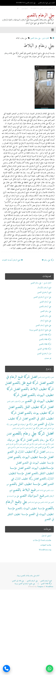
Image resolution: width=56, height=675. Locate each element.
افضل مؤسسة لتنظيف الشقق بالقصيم (32, 470)
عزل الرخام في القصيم (44, 353)
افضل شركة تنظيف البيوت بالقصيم (30, 392)
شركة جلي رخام (49, 260)
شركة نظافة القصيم (45, 334)
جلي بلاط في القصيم (18, 580)
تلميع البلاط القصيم (41, 490)
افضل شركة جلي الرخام (36, 428)
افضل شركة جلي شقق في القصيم (14, 444)
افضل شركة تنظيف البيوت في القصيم (33, 398)
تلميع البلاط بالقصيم (24, 490)
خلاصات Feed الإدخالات (42, 540)
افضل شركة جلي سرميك (19, 440)
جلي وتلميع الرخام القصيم (43, 325)
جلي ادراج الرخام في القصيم (42, 297)
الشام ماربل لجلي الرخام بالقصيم (46, 2)
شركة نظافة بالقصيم (45, 339)
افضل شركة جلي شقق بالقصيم (30, 444)
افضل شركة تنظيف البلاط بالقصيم (29, 386)
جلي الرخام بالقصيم (41, 15)
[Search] (18, 8)
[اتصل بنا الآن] (6, 668)
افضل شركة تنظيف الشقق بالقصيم (15, 401)
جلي (18, 496)
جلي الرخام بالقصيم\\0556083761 (26, 2)
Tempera (40, 586)
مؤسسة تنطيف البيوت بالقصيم (30, 508)
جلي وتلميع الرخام (45, 320)
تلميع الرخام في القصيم (44, 292)
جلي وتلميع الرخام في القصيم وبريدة (40, 330)
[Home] (53, 38)
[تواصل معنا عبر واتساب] (49, 668)
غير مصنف (47, 358)
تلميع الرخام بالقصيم (46, 580)
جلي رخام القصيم (45, 311)
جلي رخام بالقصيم (45, 316)
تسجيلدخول (24, 8)
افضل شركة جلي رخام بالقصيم (33, 433)
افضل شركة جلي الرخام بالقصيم (20, 428)
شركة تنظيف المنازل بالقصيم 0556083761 (43, 8)
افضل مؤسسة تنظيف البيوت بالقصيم (33, 457)
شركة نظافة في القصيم (44, 349)
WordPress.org (45, 550)
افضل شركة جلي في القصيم (46, 447)
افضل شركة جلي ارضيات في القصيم (25, 424)
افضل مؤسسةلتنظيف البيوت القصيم (35, 465)
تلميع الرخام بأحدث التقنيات (11, 260)
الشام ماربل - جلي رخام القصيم (40, 38)
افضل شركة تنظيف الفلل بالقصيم (34, 407)
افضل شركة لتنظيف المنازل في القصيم (26, 452)
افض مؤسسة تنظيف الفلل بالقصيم (28, 484)
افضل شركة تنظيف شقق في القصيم (32, 416)
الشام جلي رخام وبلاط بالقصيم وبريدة (28, 575)
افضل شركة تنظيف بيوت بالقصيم (31, 410)
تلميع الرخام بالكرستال (44, 287)
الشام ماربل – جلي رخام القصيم (41, 283)
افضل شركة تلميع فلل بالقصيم (29, 383)
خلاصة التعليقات (45, 545)
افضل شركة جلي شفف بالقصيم (46, 444)
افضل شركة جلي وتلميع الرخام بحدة (28, 447)
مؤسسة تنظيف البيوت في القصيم (31, 511)
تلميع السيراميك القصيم (32, 496)
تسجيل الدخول (46, 535)
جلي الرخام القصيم (45, 302)
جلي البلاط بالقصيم (45, 502)
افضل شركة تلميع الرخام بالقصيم (46, 377)
